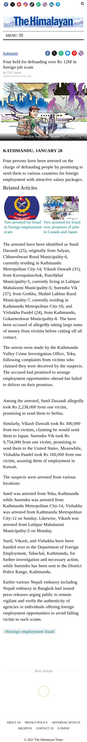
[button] (14, 35)
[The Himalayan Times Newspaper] (43, 21)
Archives (25, 728)
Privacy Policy (36, 722)
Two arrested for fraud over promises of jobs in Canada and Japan (62, 227)
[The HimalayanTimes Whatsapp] (38, 4)
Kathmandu (10, 53)
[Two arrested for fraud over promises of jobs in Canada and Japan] (61, 208)
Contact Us (45, 728)
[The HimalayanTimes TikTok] (32, 4)
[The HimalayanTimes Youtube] (19, 4)
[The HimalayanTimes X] (12, 4)
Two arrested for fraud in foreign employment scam (23, 227)
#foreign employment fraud (29, 631)
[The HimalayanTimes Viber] (45, 4)
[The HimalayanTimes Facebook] (6, 4)
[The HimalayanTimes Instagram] (25, 4)
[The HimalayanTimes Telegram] (57, 4)
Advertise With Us (66, 722)
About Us (14, 722)
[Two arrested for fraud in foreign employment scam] (21, 208)
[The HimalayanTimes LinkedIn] (51, 4)
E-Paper (63, 728)
